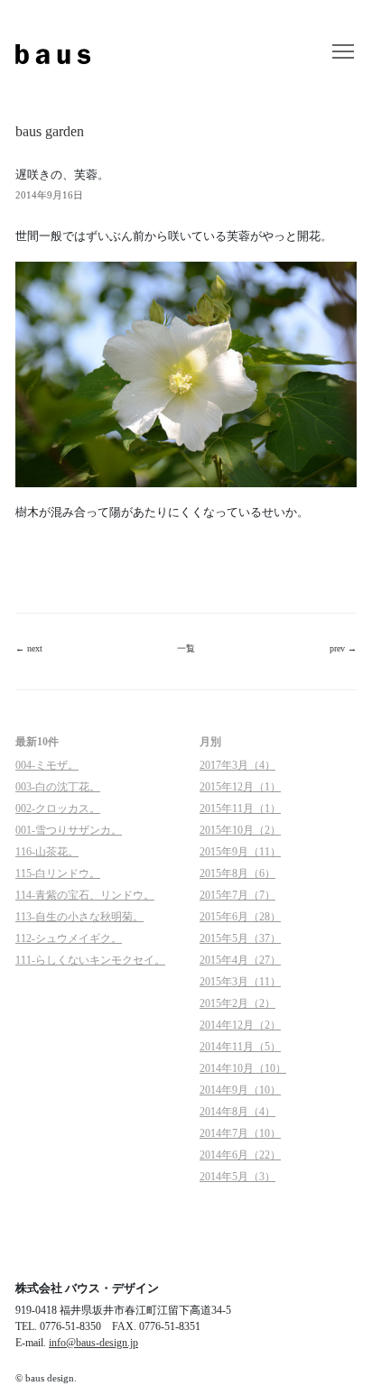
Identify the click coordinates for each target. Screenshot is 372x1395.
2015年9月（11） (240, 851)
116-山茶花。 (47, 851)
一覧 (186, 648)
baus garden (49, 131)
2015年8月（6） (237, 873)
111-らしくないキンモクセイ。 (90, 960)
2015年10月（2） (240, 830)
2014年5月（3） (237, 1176)
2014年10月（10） (243, 1068)
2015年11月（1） (240, 808)
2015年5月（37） (240, 938)
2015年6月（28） (240, 916)
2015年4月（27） (240, 960)
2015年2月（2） (237, 1003)
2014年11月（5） (240, 1046)
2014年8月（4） (237, 1111)
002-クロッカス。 (57, 808)
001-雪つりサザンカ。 (68, 830)
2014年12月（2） (240, 1025)
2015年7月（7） (237, 895)
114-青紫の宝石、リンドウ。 (84, 895)
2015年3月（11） (240, 981)
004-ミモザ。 (47, 765)
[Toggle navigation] (343, 52)
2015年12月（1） (240, 787)
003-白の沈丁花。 (57, 787)
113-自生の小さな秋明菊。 (79, 916)
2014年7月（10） (240, 1133)
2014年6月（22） (240, 1155)
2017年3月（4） (237, 765)
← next (28, 648)
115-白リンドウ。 (57, 873)
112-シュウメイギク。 (68, 938)
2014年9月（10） (240, 1090)
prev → (343, 648)
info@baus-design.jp (93, 1342)
